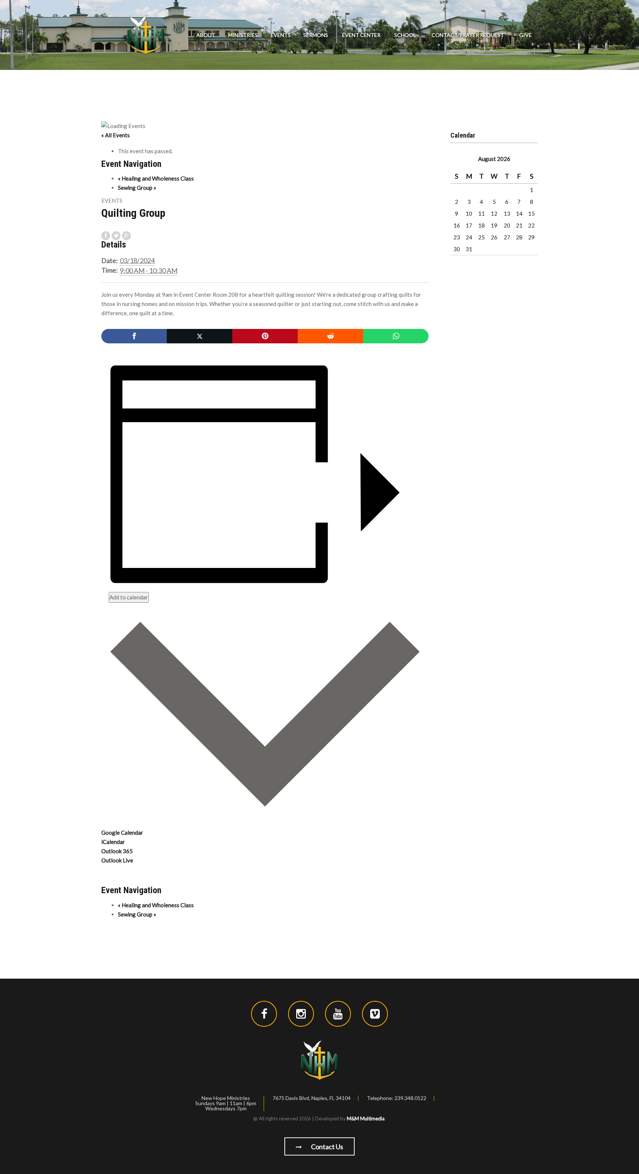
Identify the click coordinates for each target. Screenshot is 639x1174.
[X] (199, 336)
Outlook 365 (117, 851)
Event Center (361, 35)
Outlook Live (117, 860)
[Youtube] (338, 1014)
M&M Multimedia (366, 1118)
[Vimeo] (375, 1014)
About (205, 35)
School (405, 35)
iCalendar (113, 841)
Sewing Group (137, 187)
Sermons (315, 35)
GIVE (525, 35)
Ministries (243, 35)
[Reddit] (330, 336)
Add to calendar (128, 597)
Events (281, 35)
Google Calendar (122, 832)
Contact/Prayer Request (468, 35)
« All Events (115, 135)
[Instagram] (301, 1014)
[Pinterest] (265, 336)
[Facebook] (134, 336)
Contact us (326, 1147)
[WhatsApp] (396, 336)
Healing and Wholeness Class (156, 178)
